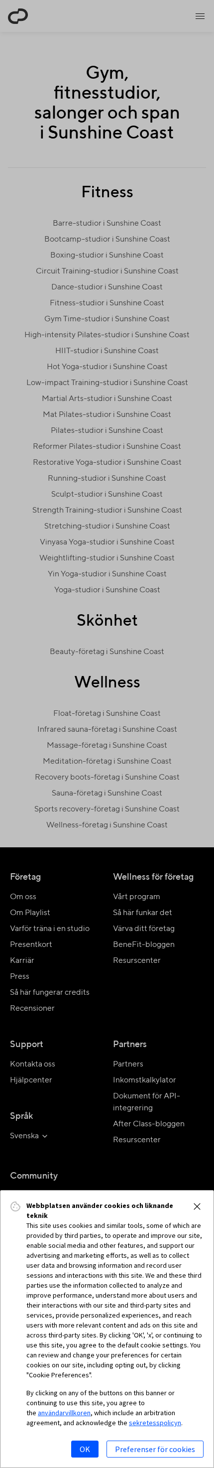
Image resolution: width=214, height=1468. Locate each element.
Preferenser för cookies (155, 1449)
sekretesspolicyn (155, 1422)
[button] (197, 1206)
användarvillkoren (64, 1412)
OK (85, 1449)
